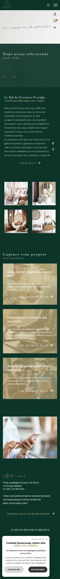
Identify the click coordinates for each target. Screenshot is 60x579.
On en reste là (37, 539)
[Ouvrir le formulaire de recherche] (48, 5)
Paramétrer (14, 569)
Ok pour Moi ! (38, 569)
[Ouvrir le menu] (55, 5)
